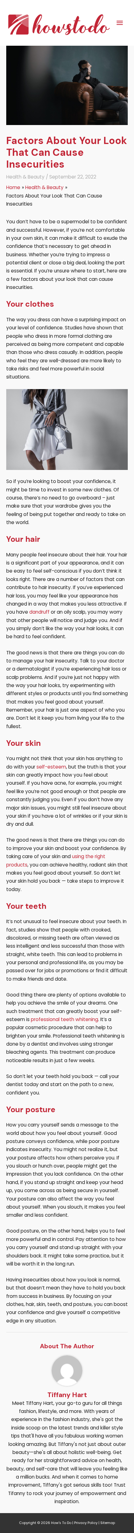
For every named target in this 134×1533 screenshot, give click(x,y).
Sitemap (107, 1523)
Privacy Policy (86, 1523)
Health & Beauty (25, 177)
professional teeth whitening (64, 1019)
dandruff (39, 612)
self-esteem (51, 767)
